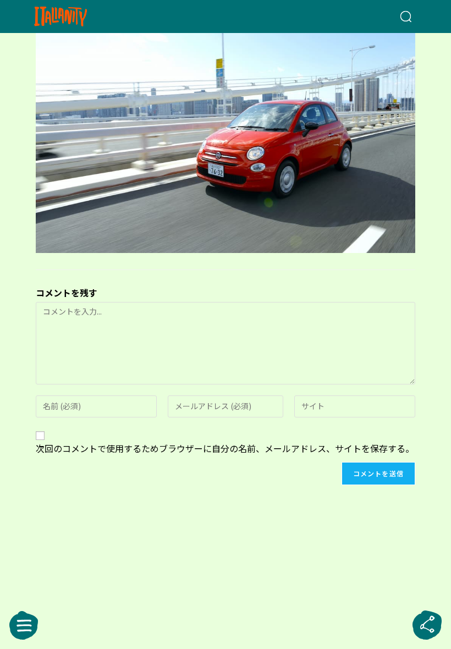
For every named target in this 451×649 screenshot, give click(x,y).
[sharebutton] (427, 625)
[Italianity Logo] (78, 16)
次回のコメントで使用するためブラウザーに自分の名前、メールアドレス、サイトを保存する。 (225, 448)
